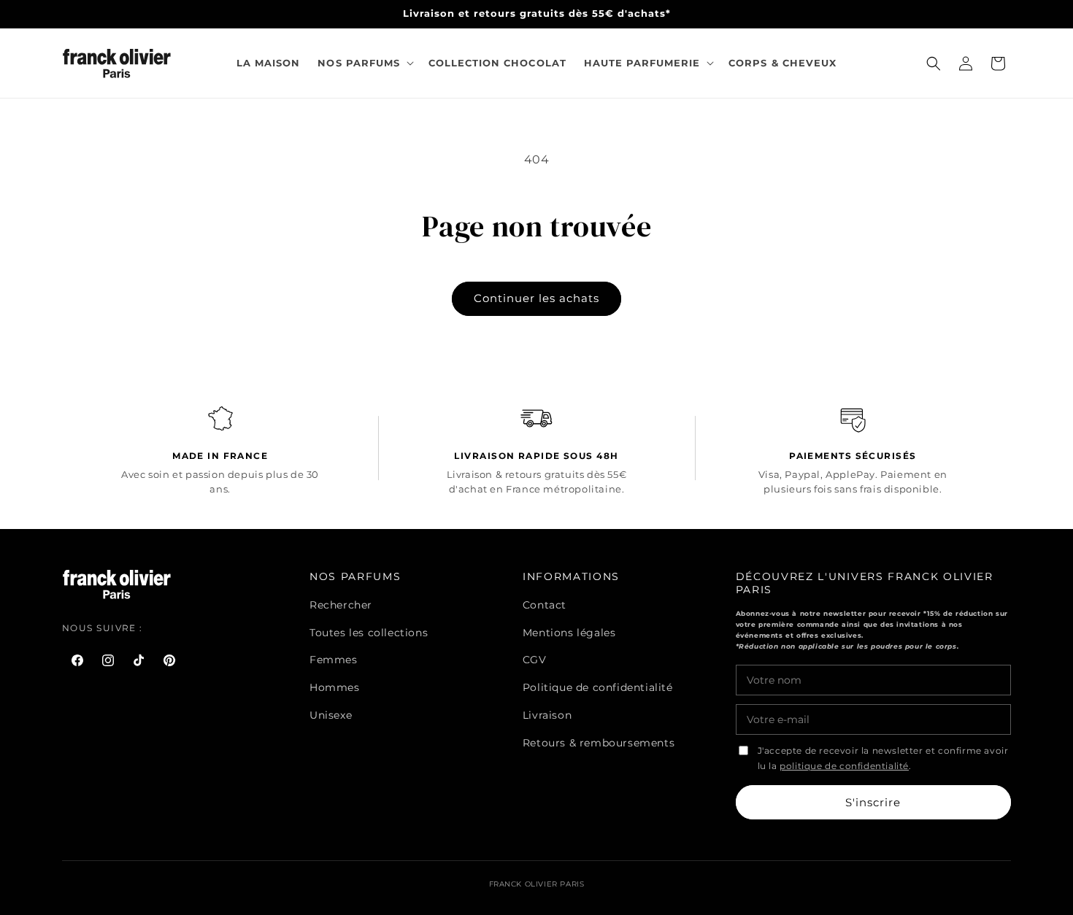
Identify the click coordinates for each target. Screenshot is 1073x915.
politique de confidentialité (844, 766)
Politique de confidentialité (598, 687)
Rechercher (340, 604)
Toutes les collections (368, 632)
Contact (544, 604)
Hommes (334, 687)
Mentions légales (569, 632)
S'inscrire (873, 802)
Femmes (333, 659)
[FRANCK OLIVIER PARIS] (117, 63)
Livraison (547, 715)
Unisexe (330, 715)
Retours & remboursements (598, 742)
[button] (364, 63)
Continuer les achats (536, 298)
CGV (535, 659)
